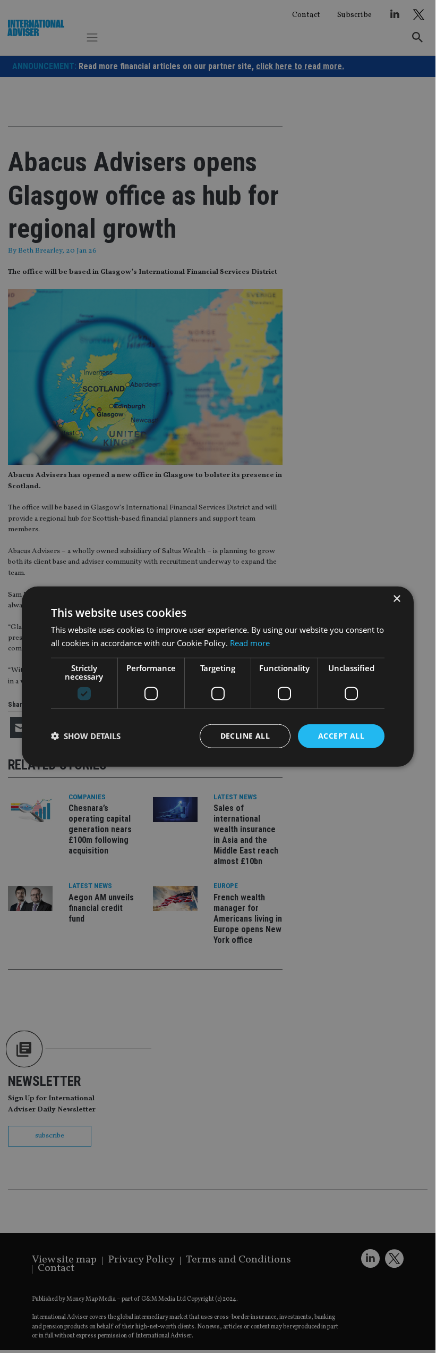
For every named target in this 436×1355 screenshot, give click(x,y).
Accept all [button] (341, 736)
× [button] (396, 599)
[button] (86, 736)
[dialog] (217, 676)
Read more (250, 643)
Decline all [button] (245, 736)
